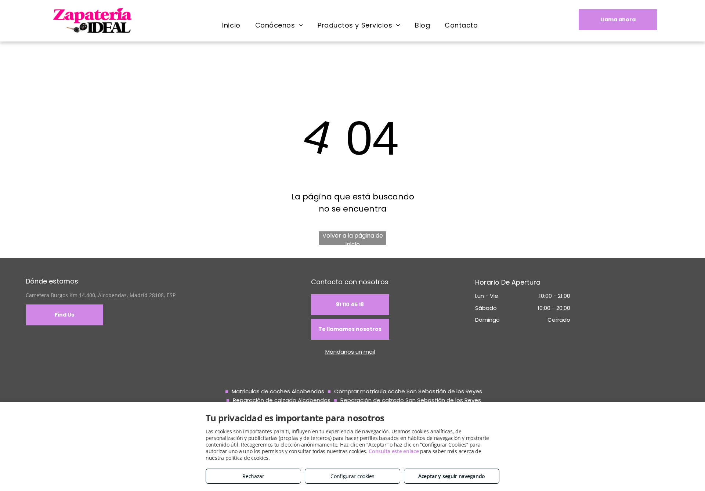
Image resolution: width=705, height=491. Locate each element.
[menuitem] (231, 25)
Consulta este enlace (394, 451)
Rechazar (253, 476)
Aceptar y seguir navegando (451, 476)
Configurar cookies (352, 476)
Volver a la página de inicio (352, 238)
